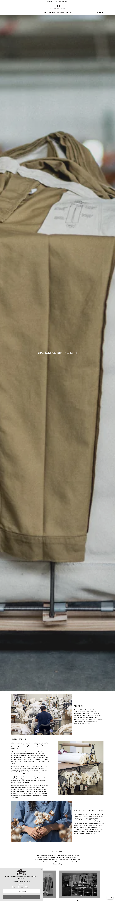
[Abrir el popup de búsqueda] (97, 12)
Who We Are (60, 12)
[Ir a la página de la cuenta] (100, 12)
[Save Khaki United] (57, 8)
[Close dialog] (41, 869)
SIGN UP (21, 896)
